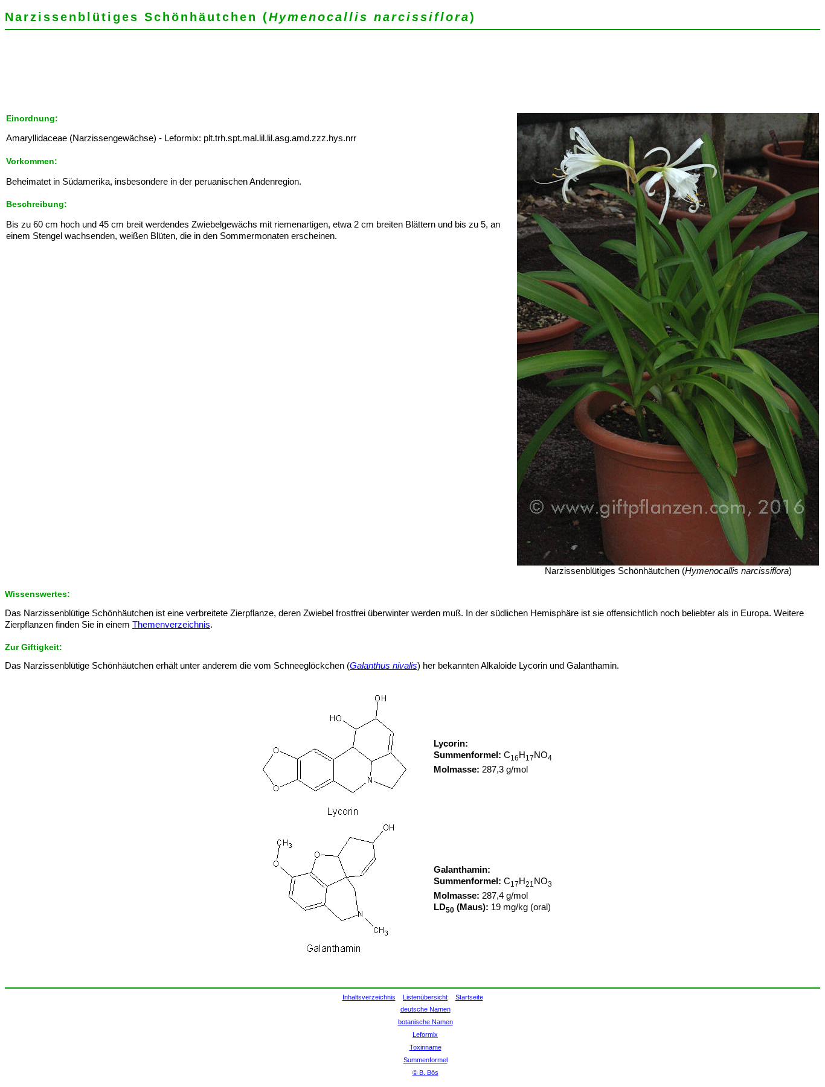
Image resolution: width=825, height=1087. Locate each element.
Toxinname (425, 1047)
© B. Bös (425, 1072)
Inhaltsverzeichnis (369, 997)
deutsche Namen (425, 1009)
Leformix (425, 1034)
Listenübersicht (425, 997)
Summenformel (425, 1059)
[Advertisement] (225, 75)
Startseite (469, 997)
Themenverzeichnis (171, 625)
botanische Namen (425, 1021)
